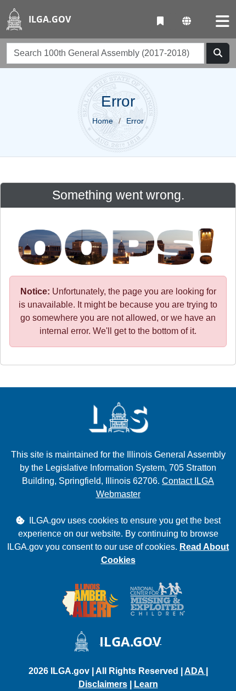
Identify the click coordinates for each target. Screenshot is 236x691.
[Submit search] (217, 53)
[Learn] (160, 21)
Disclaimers (102, 684)
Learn (146, 684)
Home (102, 120)
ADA (195, 671)
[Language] (186, 21)
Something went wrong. (118, 195)
